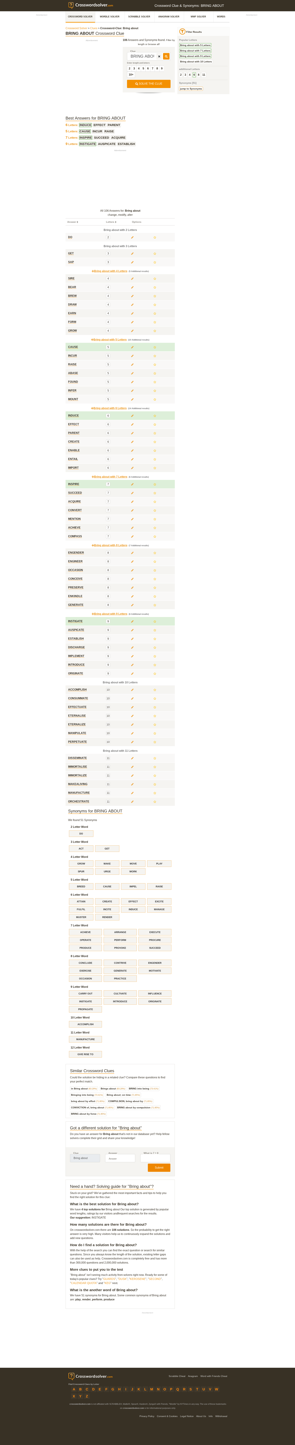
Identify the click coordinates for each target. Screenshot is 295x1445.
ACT (81, 848)
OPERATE (85, 940)
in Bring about (84, 1088)
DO (81, 833)
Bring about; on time (123, 1095)
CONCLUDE (85, 963)
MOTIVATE (155, 970)
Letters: (72, 125)
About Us (201, 1416)
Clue (133, 51)
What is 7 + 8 (151, 1153)
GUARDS (109, 1279)
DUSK (123, 1279)
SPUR (81, 871)
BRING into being (143, 1088)
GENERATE (120, 970)
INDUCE (133, 909)
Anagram (193, 1376)
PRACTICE (120, 978)
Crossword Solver (80, 16)
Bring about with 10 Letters (196, 61)
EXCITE (159, 901)
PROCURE (155, 940)
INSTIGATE (85, 1001)
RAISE (159, 886)
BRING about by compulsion (138, 1107)
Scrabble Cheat (177, 1376)
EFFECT (133, 901)
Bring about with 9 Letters (195, 56)
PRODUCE (85, 948)
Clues (93, 28)
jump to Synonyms (191, 88)
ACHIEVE (85, 932)
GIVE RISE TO (85, 1054)
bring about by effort (87, 1101)
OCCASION (85, 978)
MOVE (133, 863)
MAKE (107, 863)
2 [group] (181, 74)
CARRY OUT (86, 993)
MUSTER (81, 917)
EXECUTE (154, 932)
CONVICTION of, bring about (92, 1107)
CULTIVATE (120, 993)
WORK (133, 871)
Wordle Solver (109, 16)
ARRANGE (120, 932)
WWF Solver (198, 16)
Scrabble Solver (139, 16)
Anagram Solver (168, 16)
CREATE (107, 901)
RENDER (107, 917)
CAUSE (107, 886)
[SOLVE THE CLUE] (166, 56)
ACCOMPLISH (86, 1024)
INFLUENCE (155, 993)
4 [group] (190, 74)
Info (211, 1416)
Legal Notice (187, 1416)
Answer (112, 1153)
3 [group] (185, 74)
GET (107, 848)
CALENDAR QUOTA (84, 1283)
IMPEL (133, 886)
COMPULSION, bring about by (130, 1101)
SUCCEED (155, 948)
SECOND (155, 1279)
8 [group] (198, 74)
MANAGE (159, 909)
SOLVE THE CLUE (150, 83)
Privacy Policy (146, 1416)
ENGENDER (154, 963)
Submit (159, 1167)
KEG (107, 1283)
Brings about (113, 1088)
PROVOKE (120, 948)
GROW (81, 863)
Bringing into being (87, 1095)
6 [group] (194, 74)
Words (221, 16)
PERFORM (120, 940)
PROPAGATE (85, 1009)
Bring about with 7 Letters (195, 50)
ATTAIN (81, 901)
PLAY (159, 863)
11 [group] (203, 74)
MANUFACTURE (85, 1039)
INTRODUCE (120, 1001)
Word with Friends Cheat (213, 1376)
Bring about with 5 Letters (195, 45)
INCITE (107, 909)
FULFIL (81, 909)
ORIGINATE (154, 1001)
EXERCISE (85, 970)
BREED (81, 886)
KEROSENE (137, 1279)
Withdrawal (221, 1416)
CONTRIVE (120, 963)
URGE (107, 871)
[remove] (159, 56)
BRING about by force (88, 1113)
